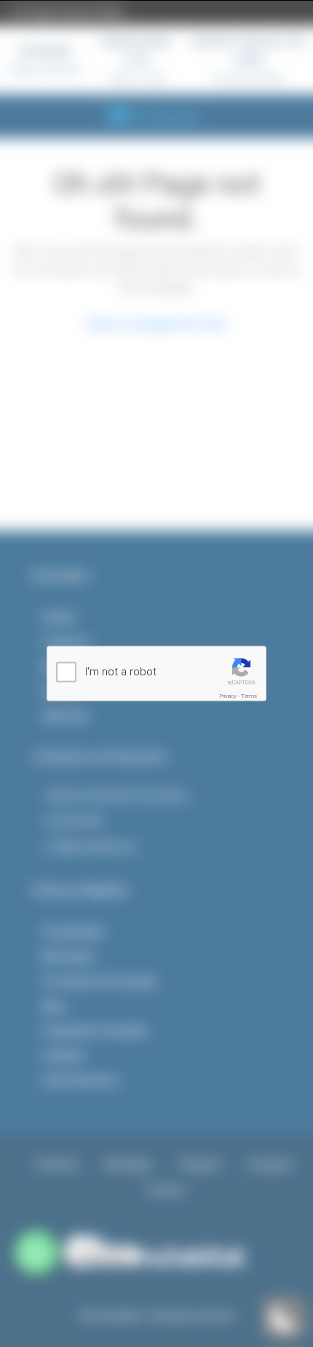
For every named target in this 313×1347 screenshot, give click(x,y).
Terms (249, 696)
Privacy (228, 696)
